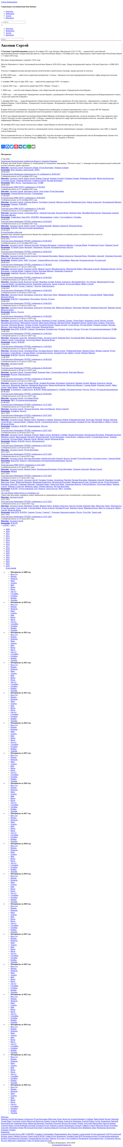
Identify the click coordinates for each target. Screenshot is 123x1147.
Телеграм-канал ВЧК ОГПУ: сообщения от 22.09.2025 (23, 209)
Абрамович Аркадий (18, 338)
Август (13, 591)
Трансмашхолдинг (29, 183)
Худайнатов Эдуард (96, 245)
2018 (8, 549)
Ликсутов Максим (47, 409)
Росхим (77, 329)
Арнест (14, 342)
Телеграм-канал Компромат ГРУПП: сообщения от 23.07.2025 (26, 476)
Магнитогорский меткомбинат (31, 228)
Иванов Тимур (89, 351)
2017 (8, 546)
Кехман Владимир (76, 435)
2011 (7, 534)
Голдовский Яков (78, 338)
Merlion (14, 441)
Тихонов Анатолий (81, 469)
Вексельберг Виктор (32, 321)
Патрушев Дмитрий (81, 308)
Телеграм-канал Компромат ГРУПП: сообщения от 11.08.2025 (26, 346)
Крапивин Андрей (112, 480)
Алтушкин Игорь (31, 383)
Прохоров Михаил (16, 325)
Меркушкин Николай (48, 323)
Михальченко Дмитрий (25, 437)
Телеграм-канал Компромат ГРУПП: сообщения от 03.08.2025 (26, 394)
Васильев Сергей (31, 191)
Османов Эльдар (96, 482)
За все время (11, 568)
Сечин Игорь (73, 325)
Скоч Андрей (21, 508)
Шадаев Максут (98, 422)
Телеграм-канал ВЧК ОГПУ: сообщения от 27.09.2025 (23, 187)
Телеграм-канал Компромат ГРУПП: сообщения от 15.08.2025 (26, 316)
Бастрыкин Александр (33, 295)
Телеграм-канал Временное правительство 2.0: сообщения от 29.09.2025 (30, 174)
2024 (8, 562)
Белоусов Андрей (31, 282)
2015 (8, 542)
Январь (14, 576)
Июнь (13, 587)
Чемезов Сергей (111, 245)
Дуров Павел (78, 321)
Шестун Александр (106, 508)
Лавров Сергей (7, 340)
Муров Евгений (42, 437)
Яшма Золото (39, 273)
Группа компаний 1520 (28, 489)
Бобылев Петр (64, 338)
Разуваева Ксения (46, 325)
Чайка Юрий (108, 295)
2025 (8, 564)
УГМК (40, 183)
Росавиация (40, 329)
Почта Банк (35, 299)
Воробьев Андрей (46, 282)
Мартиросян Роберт (74, 269)
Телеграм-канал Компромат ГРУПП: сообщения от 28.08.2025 (26, 252)
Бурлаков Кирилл (46, 351)
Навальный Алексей (110, 213)
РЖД (13, 183)
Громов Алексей (31, 256)
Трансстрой (96, 512)
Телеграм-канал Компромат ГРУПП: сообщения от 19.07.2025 (26, 517)
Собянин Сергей (39, 181)
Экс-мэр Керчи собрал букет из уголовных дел (20, 493)
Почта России (52, 489)
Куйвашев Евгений (88, 178)
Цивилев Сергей (104, 385)
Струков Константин (23, 284)
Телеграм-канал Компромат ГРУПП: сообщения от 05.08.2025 (26, 379)
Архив (8, 16)
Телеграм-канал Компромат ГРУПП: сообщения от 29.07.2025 (26, 415)
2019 (8, 551)
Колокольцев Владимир (94, 435)
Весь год (14, 574)
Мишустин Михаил (64, 308)
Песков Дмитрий (110, 420)
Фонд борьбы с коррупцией (22, 170)
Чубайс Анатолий (32, 327)
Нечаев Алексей (102, 351)
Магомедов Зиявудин (19, 385)
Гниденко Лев (49, 308)
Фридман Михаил (8, 215)
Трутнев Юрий (86, 325)
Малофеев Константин (91, 213)
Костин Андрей (106, 321)
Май (12, 585)
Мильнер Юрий (64, 323)
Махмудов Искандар (105, 178)
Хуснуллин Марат (73, 284)
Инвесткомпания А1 (50, 389)
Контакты (10, 18)
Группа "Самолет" (26, 286)
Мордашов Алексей (91, 269)
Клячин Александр (63, 282)
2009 (8, 529)
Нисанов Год (116, 506)
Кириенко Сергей (92, 321)
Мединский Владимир (61, 482)
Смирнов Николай (23, 181)
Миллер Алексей (63, 202)
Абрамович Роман (35, 338)
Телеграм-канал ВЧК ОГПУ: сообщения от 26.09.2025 (23, 198)
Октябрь (14, 596)
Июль (13, 589)
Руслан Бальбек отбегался (11, 232)
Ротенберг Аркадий (96, 256)
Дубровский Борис (74, 351)
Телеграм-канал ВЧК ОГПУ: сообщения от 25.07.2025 (23, 465)
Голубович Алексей (47, 202)
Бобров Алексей (42, 178)
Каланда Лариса (109, 338)
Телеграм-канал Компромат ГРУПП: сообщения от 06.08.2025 (26, 368)
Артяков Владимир (47, 383)
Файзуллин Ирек (57, 484)
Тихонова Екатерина (67, 422)
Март (13, 581)
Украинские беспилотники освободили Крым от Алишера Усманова (29, 161)
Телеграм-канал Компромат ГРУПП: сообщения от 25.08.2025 (26, 277)
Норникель (38, 247)
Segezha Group (17, 260)
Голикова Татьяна (72, 178)
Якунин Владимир (61, 486)
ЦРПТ (37, 170)
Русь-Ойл (87, 512)
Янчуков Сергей (18, 258)
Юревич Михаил (88, 353)
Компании (10, 14)
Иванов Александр (60, 226)
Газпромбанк (37, 193)
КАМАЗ (62, 389)
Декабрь (14, 600)
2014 (8, 540)
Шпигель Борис (7, 310)
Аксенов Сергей (16, 168)
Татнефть (77, 217)
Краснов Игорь (62, 213)
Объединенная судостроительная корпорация (46, 461)
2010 (8, 531)
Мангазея (74, 260)
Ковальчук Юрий (31, 168)
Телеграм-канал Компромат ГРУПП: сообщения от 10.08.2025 (26, 359)
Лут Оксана (91, 282)
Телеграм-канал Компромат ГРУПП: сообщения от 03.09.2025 (26, 241)
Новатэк (23, 461)
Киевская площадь (68, 512)
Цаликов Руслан (60, 353)
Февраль (14, 579)
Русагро (30, 273)
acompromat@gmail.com (61, 1145)
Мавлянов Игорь (58, 269)
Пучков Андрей (31, 325)
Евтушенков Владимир (48, 256)
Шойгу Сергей (87, 284)
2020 (8, 553)
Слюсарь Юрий (80, 245)
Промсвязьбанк (46, 217)
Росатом (46, 247)
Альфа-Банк (16, 217)
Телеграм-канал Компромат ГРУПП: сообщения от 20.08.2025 (26, 290)
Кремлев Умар (75, 213)
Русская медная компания (99, 329)
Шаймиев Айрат (31, 486)
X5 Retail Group (17, 247)
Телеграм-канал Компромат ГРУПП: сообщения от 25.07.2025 (26, 454)
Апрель (14, 583)
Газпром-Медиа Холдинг (21, 193)
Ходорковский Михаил (111, 202)
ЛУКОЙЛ (23, 204)
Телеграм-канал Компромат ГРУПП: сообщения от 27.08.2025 (26, 265)
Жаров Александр (65, 256)
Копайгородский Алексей (52, 458)
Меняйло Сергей (8, 437)
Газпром (14, 204)
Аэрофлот (15, 411)
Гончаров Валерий (44, 226)
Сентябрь (14, 594)
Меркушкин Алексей (29, 323)
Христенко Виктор (16, 327)
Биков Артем (29, 178)
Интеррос (28, 247)
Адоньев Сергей (16, 480)
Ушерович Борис (42, 484)
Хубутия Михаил (89, 484)
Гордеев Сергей (30, 269)
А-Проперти (16, 389)
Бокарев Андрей (57, 178)
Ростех (18, 183)
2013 (8, 538)
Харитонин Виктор (73, 484)
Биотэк (14, 312)
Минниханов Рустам (105, 282)
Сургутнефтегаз (66, 217)
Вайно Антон (59, 351)
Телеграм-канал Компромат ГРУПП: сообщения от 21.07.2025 (26, 501)
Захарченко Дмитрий (62, 480)
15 (13, 525)
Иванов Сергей (44, 269)
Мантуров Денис (50, 295)
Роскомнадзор (51, 329)
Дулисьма (55, 512)
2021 (8, 555)
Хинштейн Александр (63, 271)
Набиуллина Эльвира (96, 323)
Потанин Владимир (48, 245)
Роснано (61, 329)
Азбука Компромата (9, 2)
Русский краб (100, 260)
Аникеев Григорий (47, 213)
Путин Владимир (46, 168)
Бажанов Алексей (31, 435)
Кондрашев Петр (78, 282)
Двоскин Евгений (31, 245)
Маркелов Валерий (24, 482)
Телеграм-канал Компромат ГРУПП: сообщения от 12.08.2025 (26, 333)
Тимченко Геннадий (113, 256)
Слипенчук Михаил (65, 245)
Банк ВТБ (26, 217)
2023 (8, 559)
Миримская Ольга (78, 202)
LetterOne (14, 273)
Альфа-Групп (27, 389)
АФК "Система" (30, 260)
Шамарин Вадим (91, 508)
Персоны (9, 11)
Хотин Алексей (58, 284)
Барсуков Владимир (32, 458)
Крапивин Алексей (96, 480)
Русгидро (84, 329)
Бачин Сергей (29, 226)
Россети (70, 247)
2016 (8, 544)
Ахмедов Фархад (31, 202)
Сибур (55, 217)
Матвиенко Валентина (38, 385)
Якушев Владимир (54, 181)
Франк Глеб (6, 258)
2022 (8, 557)
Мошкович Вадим (108, 269)
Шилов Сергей (43, 439)
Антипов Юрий (30, 372)
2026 (8, 566)
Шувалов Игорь (75, 226)
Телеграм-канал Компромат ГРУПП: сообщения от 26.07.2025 (26, 445)
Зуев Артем (44, 191)
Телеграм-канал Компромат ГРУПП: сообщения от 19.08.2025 (26, 303)
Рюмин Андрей (61, 325)
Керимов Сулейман (45, 420)
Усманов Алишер (61, 168)
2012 (8, 536)
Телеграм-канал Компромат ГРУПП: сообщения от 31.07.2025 (26, 405)
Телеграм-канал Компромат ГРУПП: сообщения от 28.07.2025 (26, 430)
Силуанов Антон (8, 181)
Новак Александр (94, 202)
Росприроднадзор (58, 247)
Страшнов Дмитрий (26, 484)
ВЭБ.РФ (14, 228)
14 (11, 525)
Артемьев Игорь (31, 351)
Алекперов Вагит (31, 213)
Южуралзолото (48, 286)
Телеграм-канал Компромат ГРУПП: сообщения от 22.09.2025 (26, 221)
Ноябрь (14, 598)
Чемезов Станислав (16, 486)
